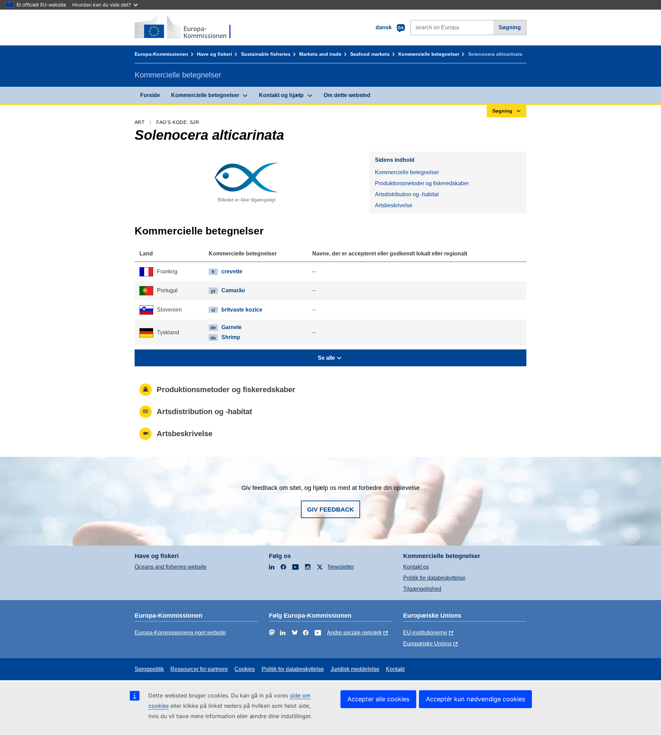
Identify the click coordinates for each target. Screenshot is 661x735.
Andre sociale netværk (354, 633)
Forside (150, 95)
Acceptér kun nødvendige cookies (475, 699)
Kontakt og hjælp (281, 95)
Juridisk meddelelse (354, 669)
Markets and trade (320, 54)
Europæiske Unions (427, 644)
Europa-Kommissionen (161, 54)
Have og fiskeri (214, 54)
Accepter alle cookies (378, 699)
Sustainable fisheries (266, 54)
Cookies (244, 669)
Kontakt (395, 669)
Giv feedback (330, 509)
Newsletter (341, 567)
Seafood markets (370, 54)
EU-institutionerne (425, 633)
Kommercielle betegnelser (428, 54)
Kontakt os (416, 567)
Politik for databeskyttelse (434, 578)
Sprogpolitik (149, 669)
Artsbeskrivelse (393, 205)
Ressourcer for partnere (199, 669)
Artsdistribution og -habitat (407, 194)
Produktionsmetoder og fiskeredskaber (422, 183)
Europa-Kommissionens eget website (180, 633)
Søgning (510, 27)
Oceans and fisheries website (171, 567)
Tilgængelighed (422, 589)
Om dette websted (347, 95)
